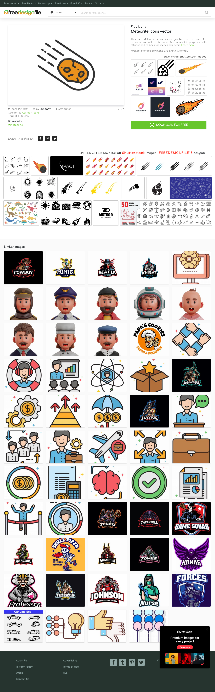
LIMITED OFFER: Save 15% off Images (117, 153)
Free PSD (75, 3)
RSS (65, 673)
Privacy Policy (24, 667)
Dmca (19, 673)
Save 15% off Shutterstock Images (184, 56)
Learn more (188, 45)
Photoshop (44, 3)
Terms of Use (71, 667)
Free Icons (60, 3)
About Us (21, 660)
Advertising (70, 660)
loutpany (45, 109)
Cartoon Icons (30, 112)
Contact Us (22, 679)
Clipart (98, 3)
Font (87, 3)
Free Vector (10, 3)
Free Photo (28, 3)
